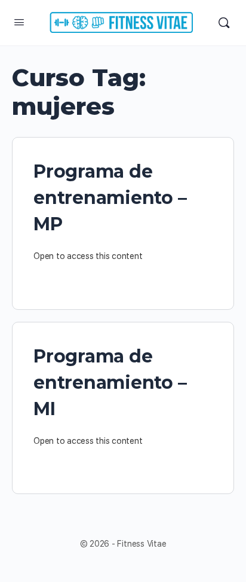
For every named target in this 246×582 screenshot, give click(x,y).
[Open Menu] (19, 22)
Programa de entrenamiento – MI (109, 382)
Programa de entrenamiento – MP (109, 197)
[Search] (224, 22)
